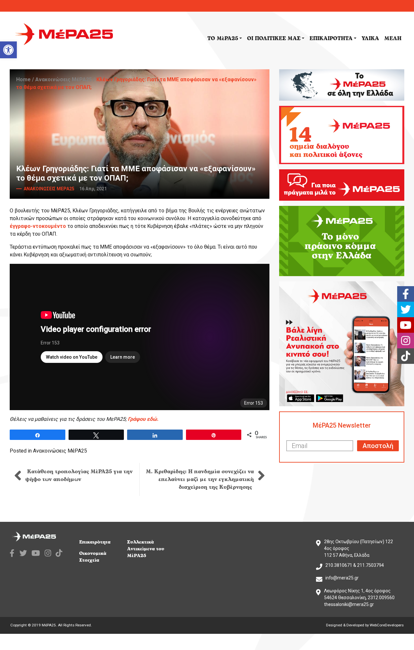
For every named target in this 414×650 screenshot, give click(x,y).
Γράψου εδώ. (143, 419)
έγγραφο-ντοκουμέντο (38, 226)
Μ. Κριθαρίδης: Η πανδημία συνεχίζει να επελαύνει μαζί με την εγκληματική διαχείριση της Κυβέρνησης (200, 479)
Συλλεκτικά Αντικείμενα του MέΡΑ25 (145, 549)
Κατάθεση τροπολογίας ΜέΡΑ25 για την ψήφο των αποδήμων (79, 475)
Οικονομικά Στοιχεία (92, 557)
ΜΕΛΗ (392, 38)
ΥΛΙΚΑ (370, 38)
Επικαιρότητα (95, 542)
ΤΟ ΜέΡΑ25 (222, 38)
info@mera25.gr (342, 577)
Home (23, 79)
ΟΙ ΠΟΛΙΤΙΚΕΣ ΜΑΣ (273, 38)
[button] (8, 49)
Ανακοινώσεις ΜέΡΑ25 (63, 79)
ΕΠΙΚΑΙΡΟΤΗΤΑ (331, 38)
